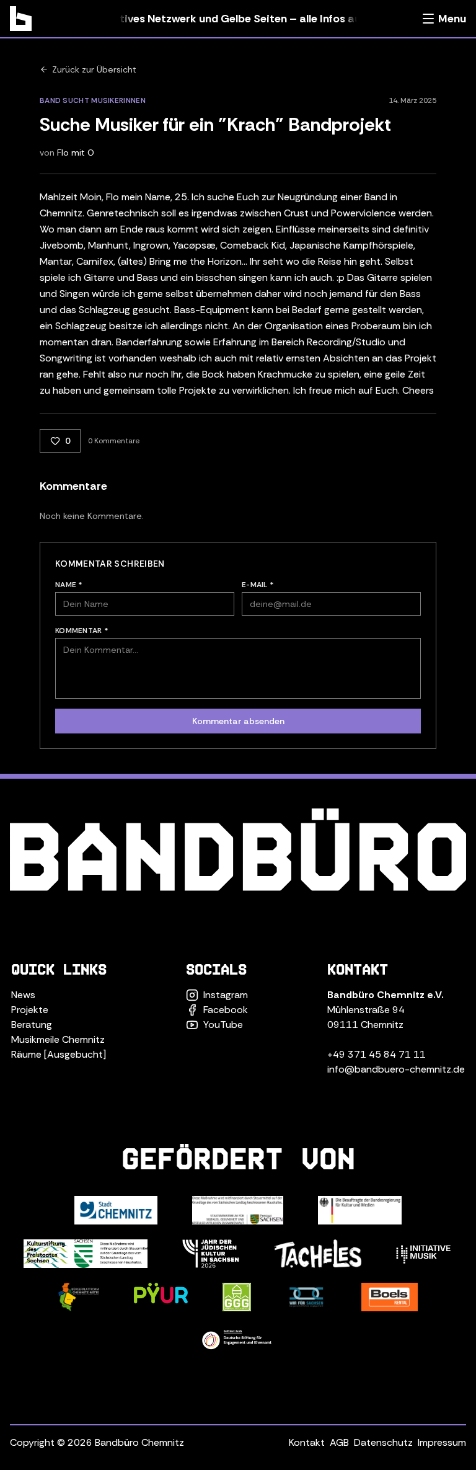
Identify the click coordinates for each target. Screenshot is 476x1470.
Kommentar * (81, 630)
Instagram (225, 994)
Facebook (225, 1009)
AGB (339, 1442)
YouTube (223, 1024)
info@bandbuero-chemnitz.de (396, 1069)
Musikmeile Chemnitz (58, 1039)
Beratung (31, 1024)
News (23, 994)
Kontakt (307, 1442)
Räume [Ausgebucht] (58, 1054)
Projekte (29, 1009)
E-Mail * (258, 585)
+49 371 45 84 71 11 (376, 1054)
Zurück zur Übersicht (94, 69)
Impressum (442, 1442)
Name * (69, 585)
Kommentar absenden (238, 721)
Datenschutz (383, 1442)
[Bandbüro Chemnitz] (21, 18)
